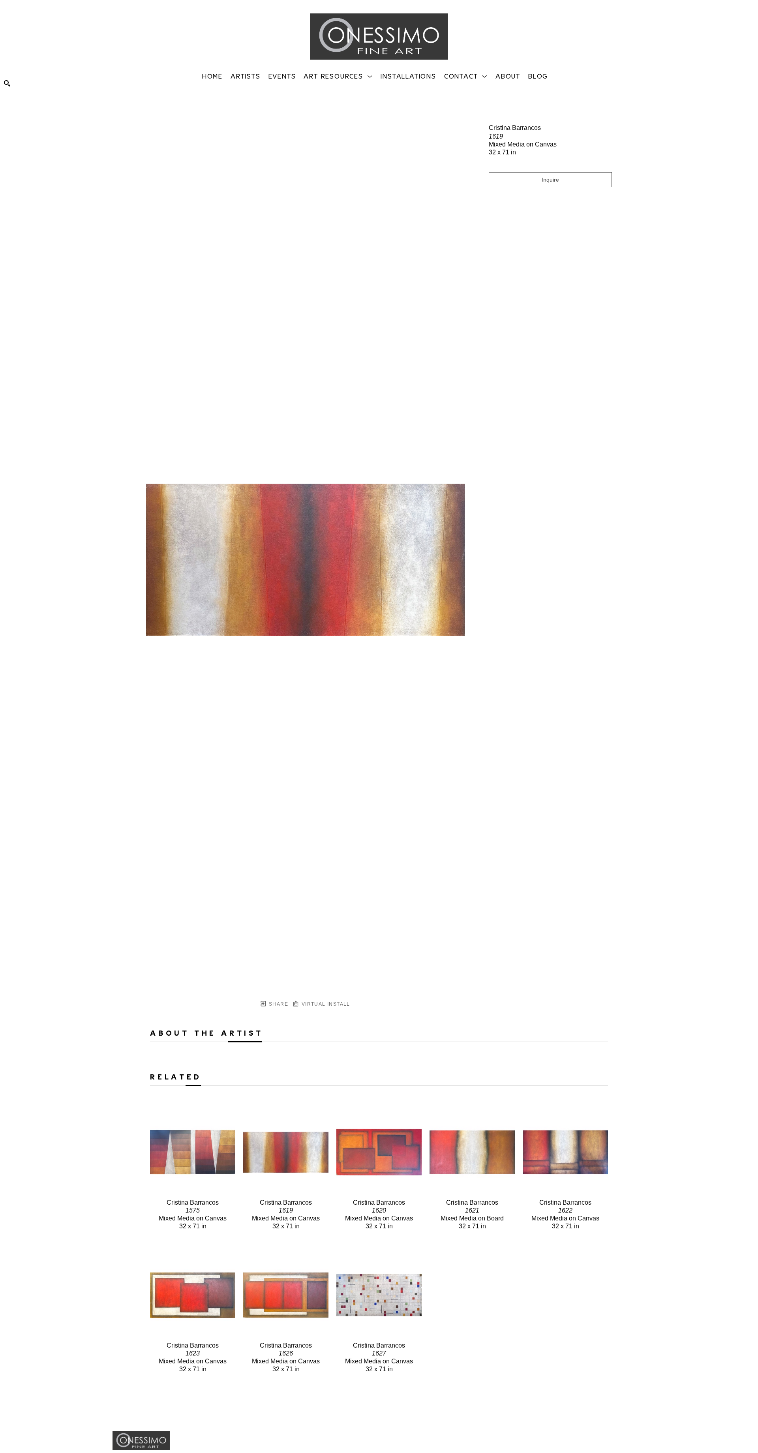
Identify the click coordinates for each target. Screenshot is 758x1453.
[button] (338, 75)
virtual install (325, 1004)
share (277, 1004)
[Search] (7, 83)
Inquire (550, 179)
